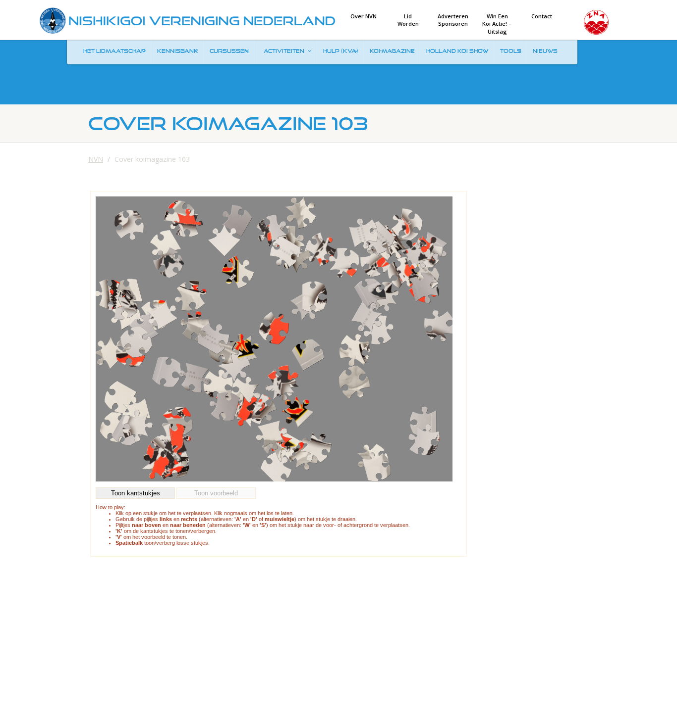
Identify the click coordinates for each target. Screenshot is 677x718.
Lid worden (408, 19)
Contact (541, 16)
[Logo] (187, 20)
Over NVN (363, 16)
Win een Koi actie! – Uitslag (497, 23)
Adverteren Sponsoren (453, 19)
